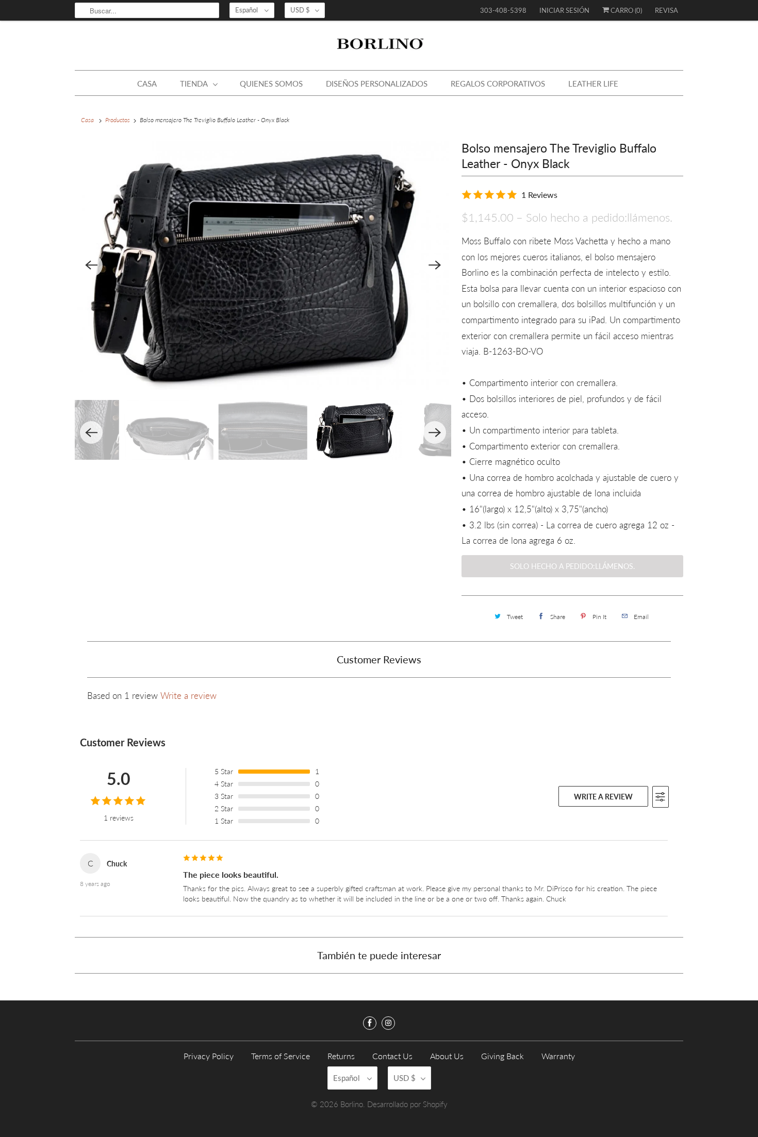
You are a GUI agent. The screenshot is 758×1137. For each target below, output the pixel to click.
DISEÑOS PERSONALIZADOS (376, 83)
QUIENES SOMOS (271, 83)
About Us (447, 1056)
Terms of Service (280, 1056)
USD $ (300, 10)
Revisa (666, 10)
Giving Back (502, 1056)
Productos (117, 120)
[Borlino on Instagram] (388, 1023)
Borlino (351, 1104)
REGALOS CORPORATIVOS (498, 83)
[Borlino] (379, 48)
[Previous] (91, 265)
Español (247, 10)
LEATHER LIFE (593, 83)
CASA (147, 83)
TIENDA (194, 83)
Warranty (558, 1056)
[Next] (434, 265)
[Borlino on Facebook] (369, 1023)
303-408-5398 (503, 10)
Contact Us (392, 1056)
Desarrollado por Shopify (407, 1104)
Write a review (188, 695)
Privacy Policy (209, 1056)
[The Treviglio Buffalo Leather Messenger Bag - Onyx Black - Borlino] (264, 265)
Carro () (625, 10)
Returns (341, 1056)
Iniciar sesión (564, 10)
